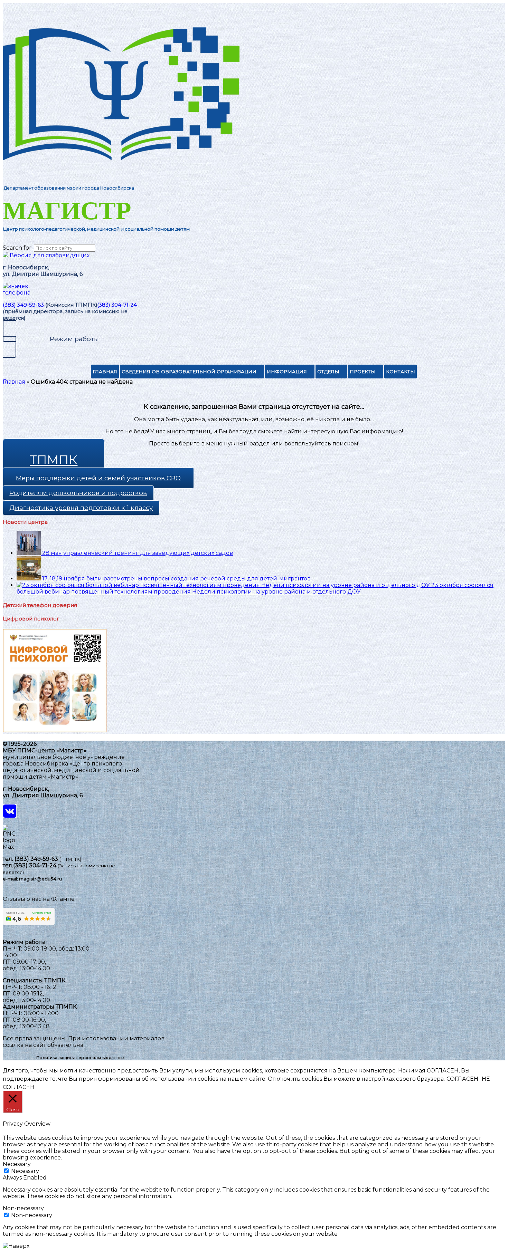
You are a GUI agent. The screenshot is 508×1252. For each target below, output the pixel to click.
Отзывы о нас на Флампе (39, 899)
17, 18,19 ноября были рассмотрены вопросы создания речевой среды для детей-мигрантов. (177, 578)
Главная (105, 371)
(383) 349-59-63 (23, 305)
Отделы (328, 371)
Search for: (17, 247)
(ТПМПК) (70, 859)
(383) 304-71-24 (117, 305)
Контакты (400, 371)
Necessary (25, 1171)
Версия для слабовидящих (49, 255)
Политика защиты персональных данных (80, 1057)
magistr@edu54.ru (40, 879)
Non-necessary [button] (23, 1208)
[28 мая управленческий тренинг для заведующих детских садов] (29, 553)
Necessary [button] (17, 1164)
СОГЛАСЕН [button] (462, 1079)
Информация (287, 371)
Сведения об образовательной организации (189, 371)
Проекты (363, 371)
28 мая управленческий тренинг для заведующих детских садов (137, 553)
